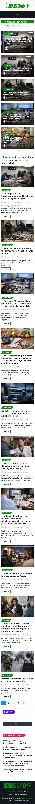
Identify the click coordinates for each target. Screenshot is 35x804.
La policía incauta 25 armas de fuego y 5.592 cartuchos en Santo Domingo (17, 41)
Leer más (6, 216)
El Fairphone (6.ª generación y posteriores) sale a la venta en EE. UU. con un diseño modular (16, 116)
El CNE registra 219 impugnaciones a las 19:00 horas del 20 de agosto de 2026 (17, 69)
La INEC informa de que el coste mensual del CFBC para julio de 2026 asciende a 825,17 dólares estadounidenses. (16, 139)
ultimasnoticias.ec (26, 798)
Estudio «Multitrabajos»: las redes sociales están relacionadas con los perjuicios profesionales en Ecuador (16, 520)
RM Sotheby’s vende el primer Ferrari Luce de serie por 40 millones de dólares (15, 413)
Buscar (8, 711)
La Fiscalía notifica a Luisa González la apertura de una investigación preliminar (15, 466)
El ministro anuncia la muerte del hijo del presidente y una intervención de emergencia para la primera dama (15, 627)
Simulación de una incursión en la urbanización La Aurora (16, 574)
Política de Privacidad (15, 792)
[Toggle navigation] (17, 14)
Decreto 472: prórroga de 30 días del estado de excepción (17, 679)
